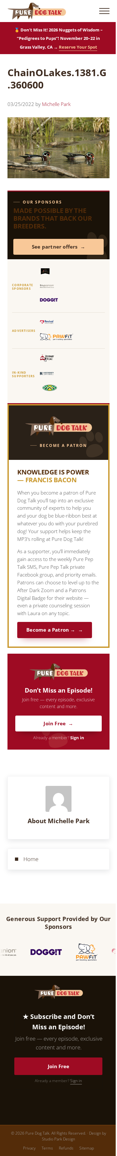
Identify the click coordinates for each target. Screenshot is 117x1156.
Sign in (77, 738)
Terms (47, 1148)
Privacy (29, 1148)
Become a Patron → (50, 630)
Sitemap (86, 1148)
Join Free (55, 723)
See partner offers (55, 247)
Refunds (66, 1148)
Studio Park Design (58, 1139)
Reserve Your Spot (78, 47)
